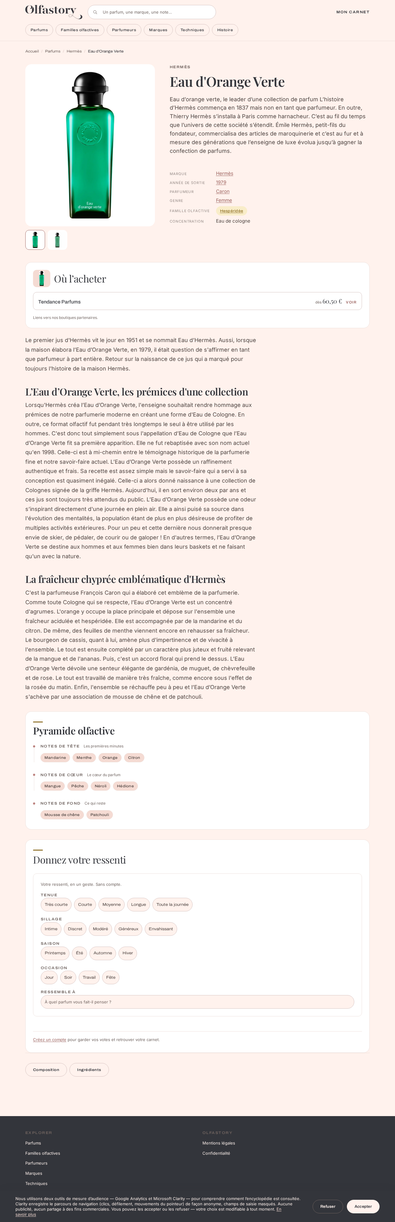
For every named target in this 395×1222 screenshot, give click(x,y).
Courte (85, 904)
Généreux (128, 929)
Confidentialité (216, 1153)
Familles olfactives (80, 30)
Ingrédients (89, 1070)
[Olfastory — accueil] (54, 12)
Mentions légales (218, 1142)
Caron (223, 191)
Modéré (100, 929)
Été (79, 953)
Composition (46, 1070)
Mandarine (55, 757)
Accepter (363, 1206)
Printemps (55, 953)
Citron (134, 757)
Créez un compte (49, 1039)
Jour (49, 977)
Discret (75, 929)
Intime (51, 929)
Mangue (52, 786)
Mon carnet (353, 12)
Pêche (77, 786)
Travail (89, 977)
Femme (224, 200)
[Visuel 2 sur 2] (57, 240)
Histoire (225, 30)
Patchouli (99, 815)
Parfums (39, 30)
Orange (110, 757)
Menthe (84, 757)
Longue (138, 904)
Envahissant (161, 929)
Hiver (128, 953)
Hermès (74, 51)
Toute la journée (172, 904)
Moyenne (111, 904)
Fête (110, 977)
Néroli (100, 786)
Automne (103, 953)
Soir (68, 977)
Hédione (125, 786)
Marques (158, 30)
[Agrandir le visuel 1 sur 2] (90, 145)
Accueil (32, 51)
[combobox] (152, 12)
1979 (221, 182)
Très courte (56, 904)
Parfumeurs (124, 30)
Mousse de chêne (62, 815)
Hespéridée (231, 211)
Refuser (327, 1206)
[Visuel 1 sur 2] (35, 240)
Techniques (192, 30)
